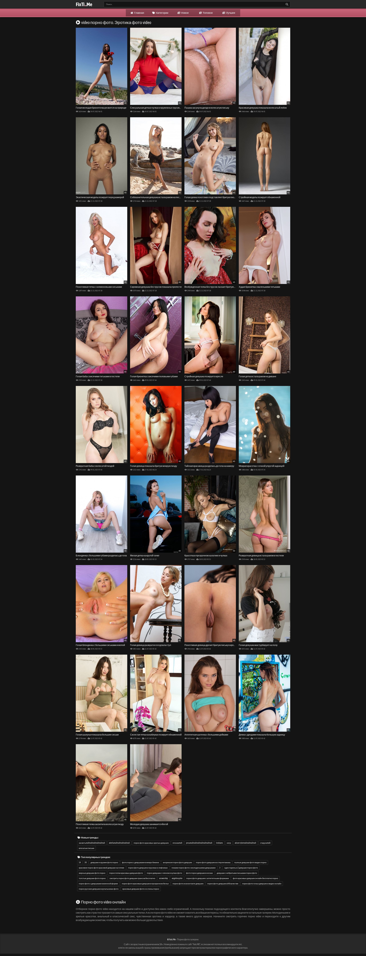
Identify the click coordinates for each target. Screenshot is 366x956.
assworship (163, 878)
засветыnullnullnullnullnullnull (92, 843)
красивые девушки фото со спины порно (140, 889)
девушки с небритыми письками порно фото (237, 873)
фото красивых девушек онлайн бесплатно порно (255, 878)
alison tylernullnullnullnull (245, 843)
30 (86, 862)
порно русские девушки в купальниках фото (99, 889)
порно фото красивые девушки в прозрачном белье (145, 883)
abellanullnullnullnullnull (119, 843)
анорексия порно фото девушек (177, 862)
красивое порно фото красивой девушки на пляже (101, 868)
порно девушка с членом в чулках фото (164, 873)
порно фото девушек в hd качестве (222, 883)
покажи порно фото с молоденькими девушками (194, 868)
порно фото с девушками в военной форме (98, 883)
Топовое (207, 12)
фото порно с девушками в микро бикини (140, 862)
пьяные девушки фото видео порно (250, 862)
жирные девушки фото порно (92, 873)
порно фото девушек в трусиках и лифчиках (148, 868)
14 (80, 862)
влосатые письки (86, 848)
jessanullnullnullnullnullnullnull (199, 843)
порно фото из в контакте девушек (188, 883)
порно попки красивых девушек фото (126, 873)
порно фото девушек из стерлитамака (213, 862)
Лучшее (230, 12)
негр (229, 843)
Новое (185, 12)
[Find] (287, 4)
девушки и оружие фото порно (104, 862)
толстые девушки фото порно (92, 878)
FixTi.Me (84, 4)
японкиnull (177, 843)
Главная (139, 12)
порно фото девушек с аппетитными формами (207, 878)
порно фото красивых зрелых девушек (151, 843)
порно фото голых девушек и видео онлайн (261, 883)
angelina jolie (177, 878)
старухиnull (265, 843)
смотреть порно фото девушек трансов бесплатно (132, 878)
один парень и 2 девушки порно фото (241, 868)
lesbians (219, 843)
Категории (162, 12)
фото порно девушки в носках (199, 873)
